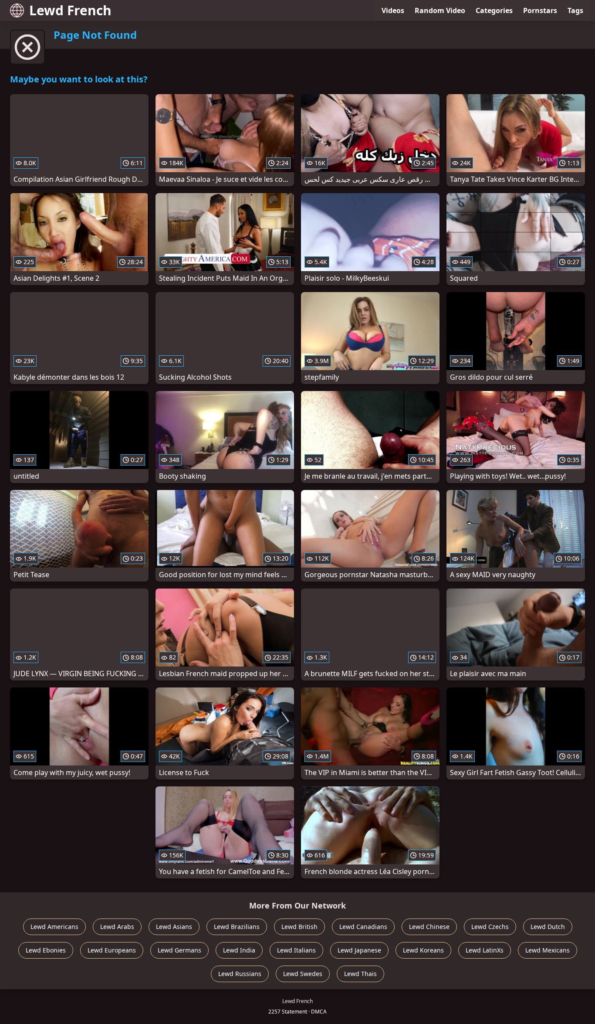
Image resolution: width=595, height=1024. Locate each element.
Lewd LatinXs (485, 950)
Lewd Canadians (363, 926)
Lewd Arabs (117, 926)
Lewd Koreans (423, 950)
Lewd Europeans (112, 950)
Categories (494, 10)
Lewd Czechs (490, 926)
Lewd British (299, 926)
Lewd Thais (360, 974)
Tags (575, 10)
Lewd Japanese (359, 950)
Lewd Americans (54, 926)
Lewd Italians (296, 950)
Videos (393, 10)
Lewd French (70, 10)
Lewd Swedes (302, 974)
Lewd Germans (179, 950)
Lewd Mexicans (547, 950)
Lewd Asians (174, 926)
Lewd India (239, 950)
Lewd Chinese (429, 926)
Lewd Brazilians (237, 926)
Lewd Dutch (548, 926)
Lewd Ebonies (46, 950)
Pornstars (540, 10)
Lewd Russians (239, 974)
